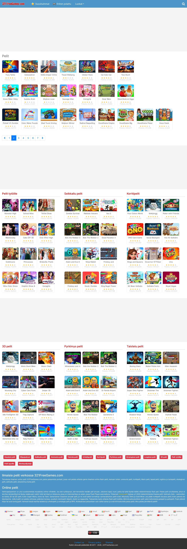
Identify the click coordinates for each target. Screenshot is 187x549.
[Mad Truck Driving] (49, 114)
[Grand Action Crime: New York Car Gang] (135, 430)
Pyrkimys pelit (73, 346)
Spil (141, 511)
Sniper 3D (46, 390)
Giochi (107, 511)
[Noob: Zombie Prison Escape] (91, 277)
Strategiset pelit (132, 457)
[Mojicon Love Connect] (49, 90)
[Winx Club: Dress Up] (10, 277)
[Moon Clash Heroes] (46, 358)
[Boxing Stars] (135, 358)
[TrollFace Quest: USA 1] (91, 430)
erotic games (116, 527)
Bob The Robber (91, 414)
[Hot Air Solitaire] (171, 229)
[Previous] (4, 138)
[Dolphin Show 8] (28, 277)
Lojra (113, 515)
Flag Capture (28, 414)
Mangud (36, 515)
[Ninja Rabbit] (91, 253)
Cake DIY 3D (28, 238)
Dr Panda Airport (109, 390)
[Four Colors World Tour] (135, 205)
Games (10, 511)
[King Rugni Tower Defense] (108, 277)
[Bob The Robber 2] (91, 229)
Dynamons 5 (108, 414)
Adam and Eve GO (90, 390)
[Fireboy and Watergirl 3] (108, 253)
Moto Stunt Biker (28, 366)
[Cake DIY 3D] (28, 229)
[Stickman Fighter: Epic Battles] (171, 430)
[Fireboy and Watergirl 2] (72, 277)
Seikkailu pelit (73, 193)
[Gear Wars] (106, 90)
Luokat (78, 3)
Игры (22, 511)
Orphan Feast (171, 414)
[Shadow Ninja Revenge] (135, 406)
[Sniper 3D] (46, 382)
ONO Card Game (135, 238)
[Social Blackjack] (153, 229)
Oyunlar (100, 515)
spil (172, 519)
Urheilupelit (87, 457)
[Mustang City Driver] (10, 382)
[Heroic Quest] (72, 406)
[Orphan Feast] (171, 406)
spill (158, 519)
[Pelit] (13, 4)
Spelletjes (164, 511)
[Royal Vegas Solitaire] (171, 277)
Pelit (151, 511)
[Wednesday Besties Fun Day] (10, 229)
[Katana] (153, 430)
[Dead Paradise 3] (108, 229)
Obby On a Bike (46, 439)
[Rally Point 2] (28, 430)
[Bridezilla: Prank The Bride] (46, 253)
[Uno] (171, 253)
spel (165, 519)
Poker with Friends (171, 213)
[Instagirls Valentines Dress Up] (87, 90)
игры (150, 519)
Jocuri (94, 511)
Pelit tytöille (9, 193)
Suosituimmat (42, 3)
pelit (179, 519)
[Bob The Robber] (91, 406)
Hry (14, 515)
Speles (50, 515)
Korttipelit (133, 193)
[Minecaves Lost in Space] (72, 358)
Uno (171, 262)
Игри (125, 515)
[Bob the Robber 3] (72, 229)
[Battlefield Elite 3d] (10, 430)
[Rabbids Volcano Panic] (91, 205)
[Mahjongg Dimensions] (153, 205)
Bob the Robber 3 (72, 238)
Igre (24, 515)
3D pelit (7, 346)
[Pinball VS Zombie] (10, 114)
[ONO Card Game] (135, 229)
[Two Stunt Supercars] (125, 66)
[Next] (42, 138)
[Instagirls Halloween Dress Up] (46, 277)
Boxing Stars (135, 366)
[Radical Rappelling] (87, 114)
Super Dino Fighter (135, 390)
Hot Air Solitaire (171, 238)
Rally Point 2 (28, 439)
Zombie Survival (72, 213)
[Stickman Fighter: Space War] (171, 382)
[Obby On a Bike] (46, 430)
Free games (11, 524)
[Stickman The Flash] (153, 382)
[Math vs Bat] (72, 430)
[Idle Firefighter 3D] (10, 406)
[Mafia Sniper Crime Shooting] (49, 66)
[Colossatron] (29, 66)
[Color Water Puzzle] (29, 114)
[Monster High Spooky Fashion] (10, 205)
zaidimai (28, 519)
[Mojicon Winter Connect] (68, 114)
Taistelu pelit (135, 346)
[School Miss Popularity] (28, 205)
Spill (119, 511)
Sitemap (109, 542)
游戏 (161, 515)
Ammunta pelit (57, 457)
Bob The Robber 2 (90, 238)
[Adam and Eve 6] (72, 253)
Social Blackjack (153, 238)
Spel (130, 511)
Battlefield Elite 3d (10, 439)
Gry (72, 511)
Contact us (79, 542)
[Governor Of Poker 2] (153, 253)
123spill (141, 519)
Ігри (76, 515)
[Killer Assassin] (171, 358)
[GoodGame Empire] (106, 114)
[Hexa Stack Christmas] (164, 114)
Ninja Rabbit (91, 262)
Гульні (88, 515)
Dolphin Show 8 (28, 286)
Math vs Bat (73, 439)
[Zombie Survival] (72, 205)
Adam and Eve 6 (73, 262)
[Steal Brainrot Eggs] (125, 90)
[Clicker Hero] (87, 66)
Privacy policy (94, 542)
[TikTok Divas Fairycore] (46, 205)
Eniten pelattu (64, 3)
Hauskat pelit (10, 457)
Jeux (82, 511)
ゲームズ (173, 515)
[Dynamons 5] (108, 406)
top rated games (145, 527)
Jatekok (179, 511)
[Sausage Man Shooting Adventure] (68, 90)
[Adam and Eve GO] (91, 382)
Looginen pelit (150, 457)
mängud (18, 519)
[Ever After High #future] (46, 229)
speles (8, 519)
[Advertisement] (93, 29)
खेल (151, 515)
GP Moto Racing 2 (46, 414)
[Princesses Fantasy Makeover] (28, 253)
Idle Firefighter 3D (10, 414)
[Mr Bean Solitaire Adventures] (135, 277)
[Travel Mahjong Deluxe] (68, 66)
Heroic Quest (72, 414)
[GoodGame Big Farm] (125, 114)
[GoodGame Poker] (145, 114)
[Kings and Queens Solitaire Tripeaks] (135, 253)
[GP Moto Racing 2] (46, 406)
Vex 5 (108, 213)
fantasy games (130, 527)
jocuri (45, 519)
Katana (153, 439)
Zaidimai (63, 515)
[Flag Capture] (28, 406)
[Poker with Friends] (171, 205)
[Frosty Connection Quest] (108, 430)
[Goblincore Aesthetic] (10, 253)
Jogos (48, 511)
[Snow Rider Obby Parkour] (10, 90)
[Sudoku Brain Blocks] (29, 90)
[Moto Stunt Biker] (28, 358)
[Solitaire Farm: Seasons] (153, 277)
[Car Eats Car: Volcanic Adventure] (106, 66)
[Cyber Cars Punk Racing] (28, 382)
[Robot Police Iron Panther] (153, 358)
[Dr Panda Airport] (108, 382)
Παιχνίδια (138, 515)
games (132, 519)
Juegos (35, 511)
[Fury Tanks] (10, 66)
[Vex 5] (108, 205)
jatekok (54, 519)
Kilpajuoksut (25, 457)
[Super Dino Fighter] (135, 382)
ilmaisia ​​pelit (123, 494)
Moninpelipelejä (25, 464)
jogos (37, 519)
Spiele (60, 511)
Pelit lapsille (9, 464)
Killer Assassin (171, 366)
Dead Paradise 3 (109, 238)
